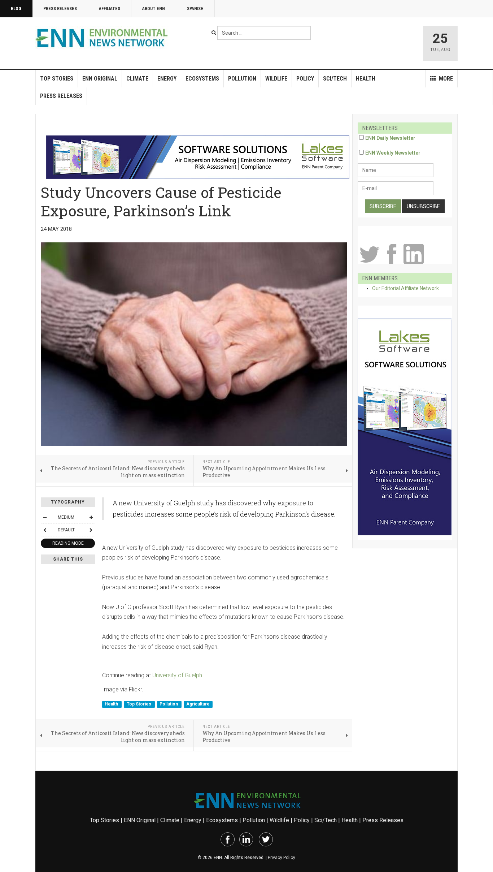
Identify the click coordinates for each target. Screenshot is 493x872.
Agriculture (198, 704)
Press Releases (60, 8)
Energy (166, 78)
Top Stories (56, 78)
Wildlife (276, 78)
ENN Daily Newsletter (390, 138)
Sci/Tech (335, 78)
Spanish (195, 8)
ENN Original (99, 78)
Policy (305, 78)
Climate (137, 78)
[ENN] (103, 38)
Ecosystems (202, 78)
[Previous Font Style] (45, 530)
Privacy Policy (281, 857)
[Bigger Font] (91, 517)
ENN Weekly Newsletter (392, 153)
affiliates (109, 8)
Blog (16, 8)
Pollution (242, 78)
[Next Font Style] (91, 530)
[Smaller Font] (45, 517)
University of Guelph (177, 675)
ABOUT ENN (153, 8)
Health (365, 78)
